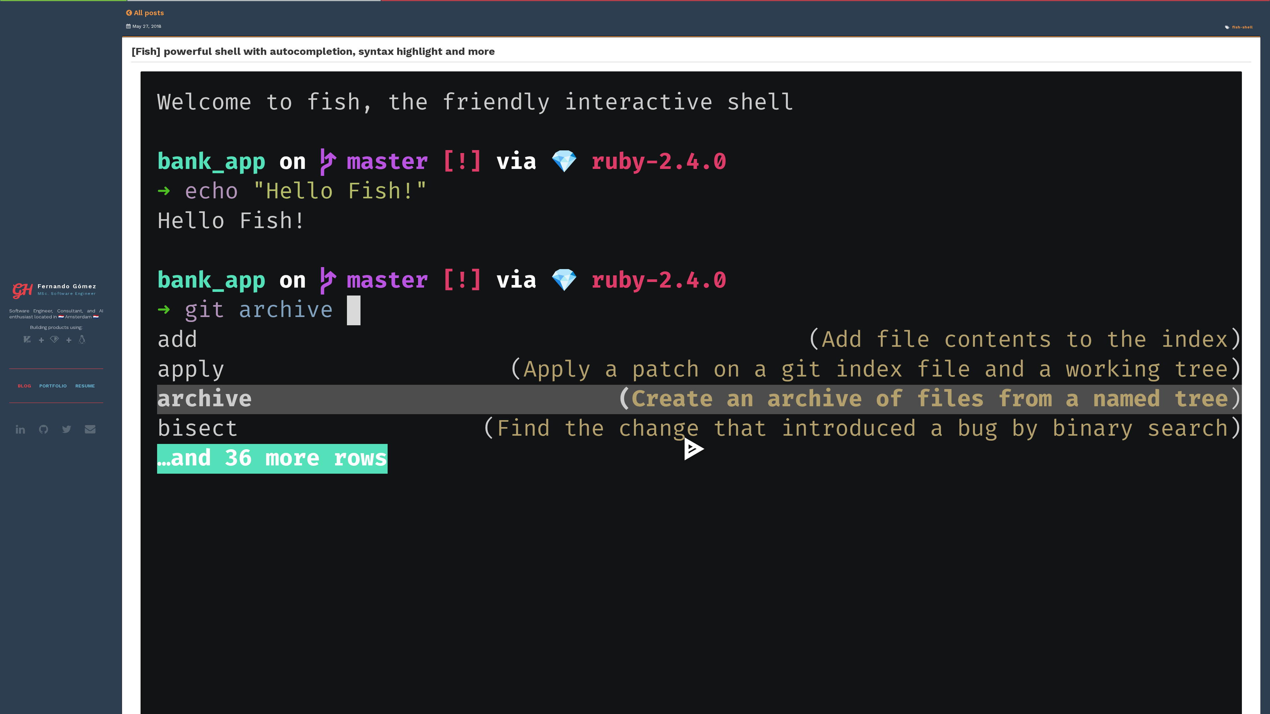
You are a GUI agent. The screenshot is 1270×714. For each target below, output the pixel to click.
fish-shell (1242, 27)
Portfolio (53, 385)
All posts (148, 12)
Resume (85, 385)
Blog (24, 385)
